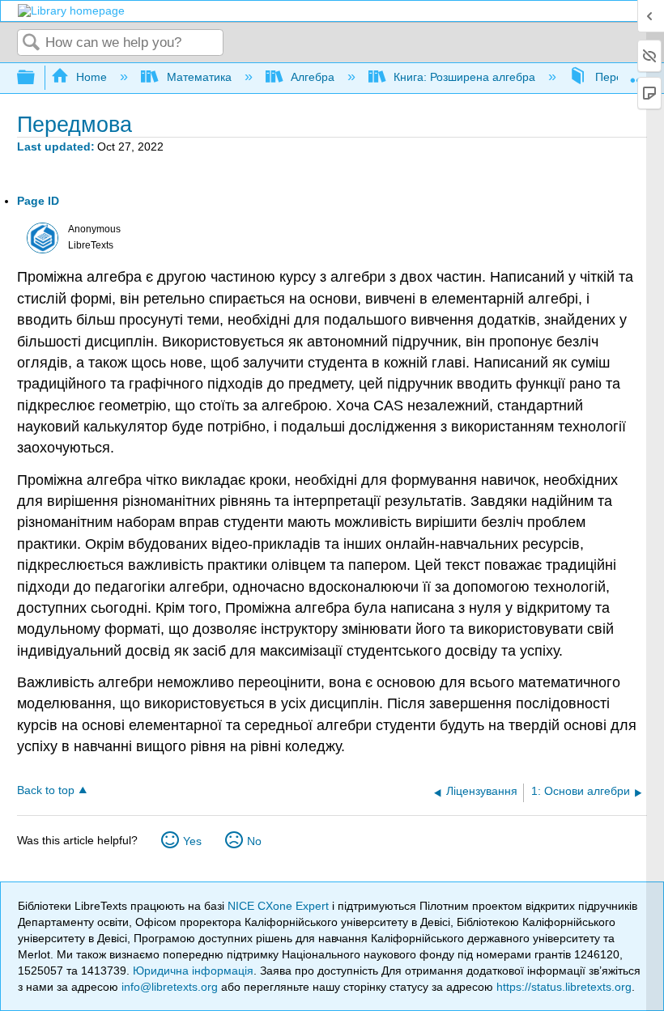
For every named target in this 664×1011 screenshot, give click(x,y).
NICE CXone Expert (280, 905)
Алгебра (312, 76)
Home (91, 76)
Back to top (45, 790)
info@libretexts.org (169, 986)
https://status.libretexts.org (564, 986)
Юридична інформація (193, 970)
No (254, 841)
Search (31, 43)
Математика (199, 76)
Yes (192, 841)
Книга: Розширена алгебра (464, 76)
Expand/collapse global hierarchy (36, 78)
